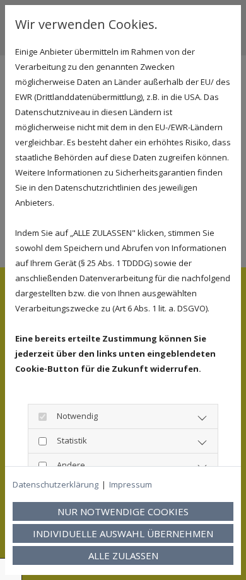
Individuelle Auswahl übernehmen (123, 533)
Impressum (130, 484)
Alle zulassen (123, 555)
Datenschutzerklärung (55, 484)
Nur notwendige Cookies (123, 511)
